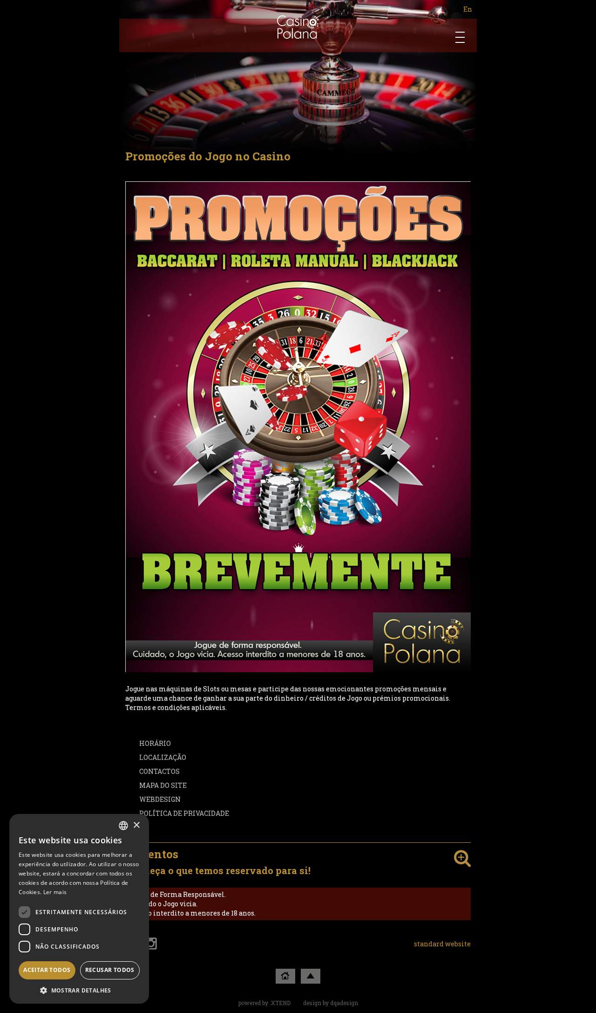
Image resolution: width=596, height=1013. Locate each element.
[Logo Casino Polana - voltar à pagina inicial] (298, 27)
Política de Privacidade (184, 813)
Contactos (159, 771)
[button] (79, 989)
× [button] (136, 825)
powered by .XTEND (264, 1002)
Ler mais (55, 892)
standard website (442, 943)
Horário (155, 743)
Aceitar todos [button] (46, 970)
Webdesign (160, 799)
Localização (162, 757)
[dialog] (79, 909)
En (467, 9)
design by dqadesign (330, 1002)
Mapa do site (163, 785)
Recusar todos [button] (110, 970)
